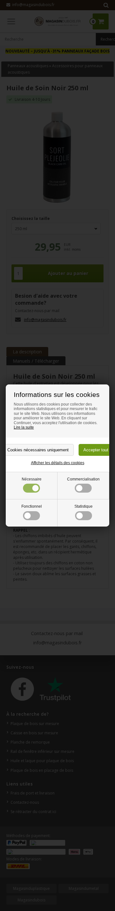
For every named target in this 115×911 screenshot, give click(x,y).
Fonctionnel (31, 506)
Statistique (83, 506)
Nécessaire (32, 479)
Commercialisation (83, 479)
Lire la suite (24, 427)
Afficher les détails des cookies (57, 463)
